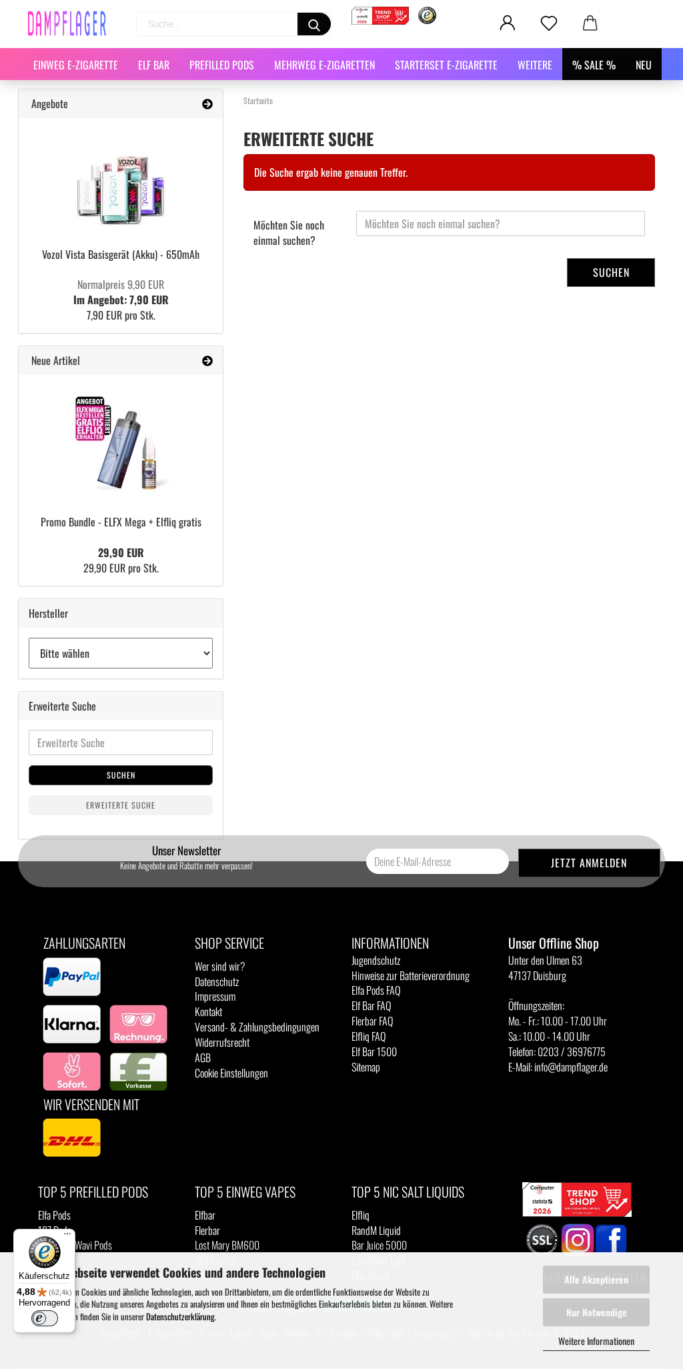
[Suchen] (314, 24)
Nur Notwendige (596, 1312)
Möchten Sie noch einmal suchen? (288, 232)
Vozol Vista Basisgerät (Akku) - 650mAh (120, 254)
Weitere (535, 65)
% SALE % (594, 65)
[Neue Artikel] (207, 360)
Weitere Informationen (596, 1341)
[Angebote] (207, 103)
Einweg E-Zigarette (75, 65)
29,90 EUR (121, 552)
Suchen (611, 272)
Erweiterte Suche (120, 805)
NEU (644, 65)
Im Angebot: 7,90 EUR (121, 292)
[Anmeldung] (507, 23)
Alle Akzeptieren (596, 1279)
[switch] (44, 1318)
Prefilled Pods (221, 65)
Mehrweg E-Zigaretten (324, 65)
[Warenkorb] (590, 23)
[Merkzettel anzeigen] (549, 23)
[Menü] (67, 1237)
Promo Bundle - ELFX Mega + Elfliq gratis (121, 522)
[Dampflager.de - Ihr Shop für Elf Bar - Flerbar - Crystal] (72, 23)
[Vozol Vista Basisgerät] (121, 178)
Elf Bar (153, 65)
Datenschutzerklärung (180, 1316)
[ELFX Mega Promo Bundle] (121, 440)
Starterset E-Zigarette (446, 65)
